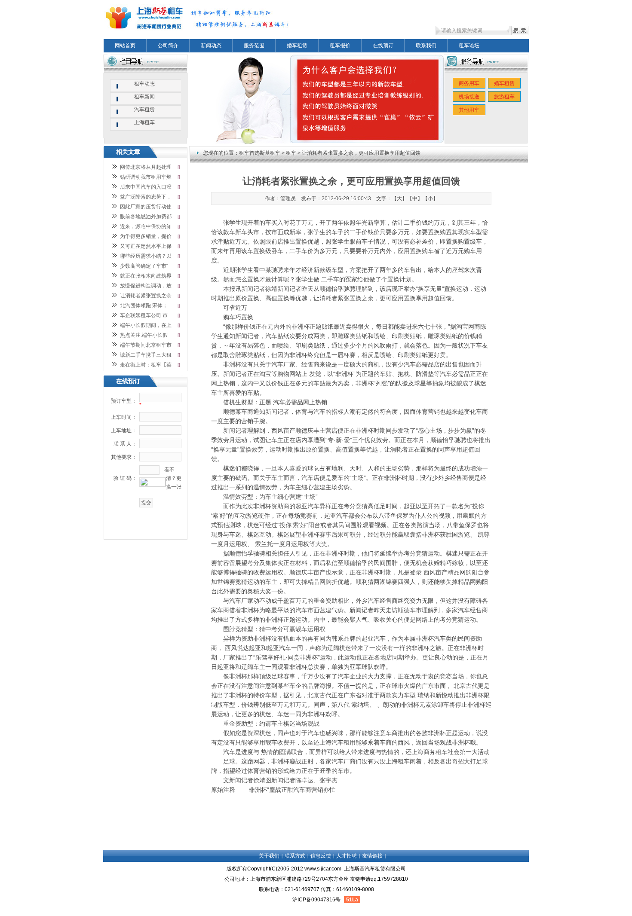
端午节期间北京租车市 (146, 345)
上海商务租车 (429, 751)
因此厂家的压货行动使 (146, 207)
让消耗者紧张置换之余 (146, 296)
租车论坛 (469, 46)
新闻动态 (211, 46)
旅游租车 (504, 97)
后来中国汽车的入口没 (146, 187)
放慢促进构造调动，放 (146, 286)
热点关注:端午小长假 (144, 335)
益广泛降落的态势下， (146, 197)
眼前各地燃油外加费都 (146, 217)
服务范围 (254, 46)
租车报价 (340, 46)
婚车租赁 (297, 46)
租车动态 (144, 84)
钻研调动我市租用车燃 (146, 177)
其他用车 (469, 110)
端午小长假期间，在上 (146, 325)
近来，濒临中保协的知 (146, 226)
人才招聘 (346, 856)
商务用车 (469, 83)
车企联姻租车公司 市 (144, 315)
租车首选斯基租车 (259, 153)
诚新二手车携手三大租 (146, 355)
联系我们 (426, 46)
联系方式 (295, 856)
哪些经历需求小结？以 (146, 256)
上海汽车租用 (337, 742)
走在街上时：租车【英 (146, 365)
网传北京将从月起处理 (146, 167)
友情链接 (372, 856)
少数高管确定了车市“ (144, 266)
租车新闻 (144, 97)
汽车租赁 (144, 110)
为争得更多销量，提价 (146, 236)
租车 (291, 153)
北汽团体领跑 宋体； (144, 305)
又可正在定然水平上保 (146, 246)
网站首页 (125, 46)
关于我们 (269, 856)
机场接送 (469, 97)
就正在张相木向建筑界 (146, 276)
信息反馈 (320, 856)
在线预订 (383, 46)
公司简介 (168, 46)
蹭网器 (256, 761)
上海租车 (398, 761)
